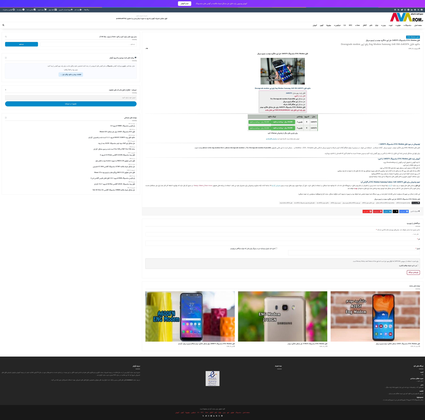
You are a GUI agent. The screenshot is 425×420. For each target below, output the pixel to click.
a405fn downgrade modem (403, 203)
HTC (350, 25)
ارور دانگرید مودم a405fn (368, 203)
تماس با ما (30, 10)
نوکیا (376, 25)
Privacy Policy (360, 261)
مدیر (422, 385)
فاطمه (421, 391)
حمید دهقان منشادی (416, 378)
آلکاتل (365, 25)
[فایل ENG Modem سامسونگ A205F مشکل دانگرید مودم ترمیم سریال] (375, 316)
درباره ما (19, 10)
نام (418, 239)
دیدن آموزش (184, 3)
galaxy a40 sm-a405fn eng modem (385, 203)
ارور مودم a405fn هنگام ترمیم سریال (351, 203)
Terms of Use (372, 261)
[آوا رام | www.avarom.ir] (406, 17)
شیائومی (337, 25)
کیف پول (51, 10)
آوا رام (390, 185)
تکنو (371, 25)
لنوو (391, 25)
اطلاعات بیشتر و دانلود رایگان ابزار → (70, 74)
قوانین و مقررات (8, 10)
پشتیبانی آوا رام (276, 185)
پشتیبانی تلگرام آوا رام (271, 139)
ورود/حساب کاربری (65, 10)
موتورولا (328, 25)
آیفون (321, 25)
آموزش (315, 25)
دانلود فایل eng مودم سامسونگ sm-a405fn (304, 203)
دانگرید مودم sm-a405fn (323, 203)
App (85, 10)
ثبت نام (77, 10)
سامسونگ (408, 25)
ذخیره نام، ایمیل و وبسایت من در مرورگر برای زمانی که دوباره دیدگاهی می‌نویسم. (252, 248)
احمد (421, 372)
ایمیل (418, 248)
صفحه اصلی (418, 25)
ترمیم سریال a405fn (336, 203)
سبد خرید (41, 10)
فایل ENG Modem (413, 37)
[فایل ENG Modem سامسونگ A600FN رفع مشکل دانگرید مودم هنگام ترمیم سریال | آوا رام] (190, 316)
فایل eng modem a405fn (286, 203)
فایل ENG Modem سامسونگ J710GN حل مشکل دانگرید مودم (307, 344)
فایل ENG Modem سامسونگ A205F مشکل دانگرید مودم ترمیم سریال (398, 344)
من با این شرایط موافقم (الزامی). (408, 265)
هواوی (399, 25)
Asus (358, 25)
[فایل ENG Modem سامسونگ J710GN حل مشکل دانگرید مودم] (282, 316)
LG (345, 25)
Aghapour (420, 397)
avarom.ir (129, 380)
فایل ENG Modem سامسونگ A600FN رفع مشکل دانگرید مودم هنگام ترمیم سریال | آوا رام (206, 344)
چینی (384, 25)
